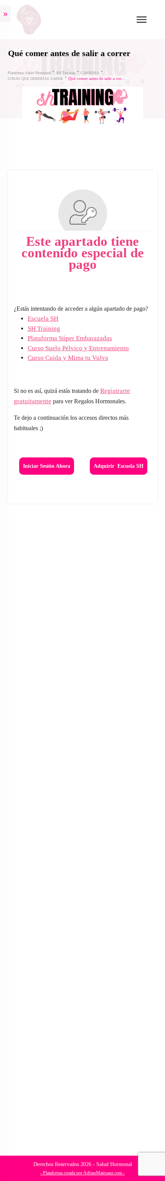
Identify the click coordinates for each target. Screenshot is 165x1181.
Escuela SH (43, 318)
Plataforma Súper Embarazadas (70, 338)
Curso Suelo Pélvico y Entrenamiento (78, 348)
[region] (82, 1112)
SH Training (44, 328)
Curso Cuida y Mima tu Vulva (68, 357)
